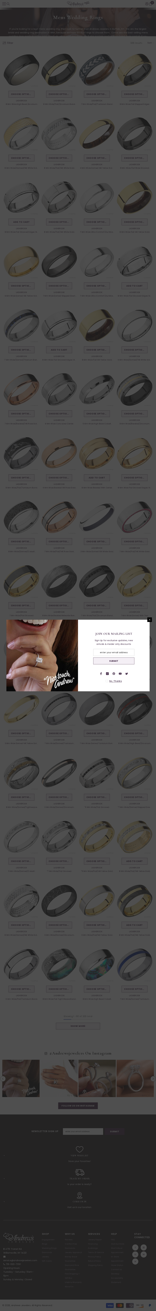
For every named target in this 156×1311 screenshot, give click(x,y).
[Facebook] (101, 673)
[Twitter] (126, 673)
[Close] (149, 619)
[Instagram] (107, 673)
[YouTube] (120, 673)
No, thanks (115, 681)
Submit (113, 661)
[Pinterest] (114, 673)
